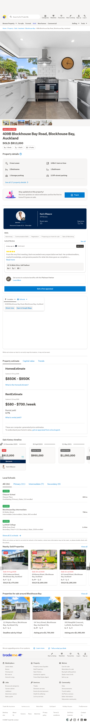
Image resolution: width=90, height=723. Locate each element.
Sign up (78, 18)
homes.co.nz (26, 706)
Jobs (7, 682)
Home (5, 28)
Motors (64, 663)
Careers (23, 714)
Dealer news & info (67, 674)
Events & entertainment (40, 691)
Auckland (21, 28)
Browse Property (9, 23)
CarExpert (53, 706)
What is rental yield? (13, 417)
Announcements (67, 689)
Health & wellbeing (39, 694)
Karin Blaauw (10, 467)
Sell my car (65, 677)
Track (76, 195)
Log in (84, 18)
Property (11, 28)
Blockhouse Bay (30, 28)
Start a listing (52, 656)
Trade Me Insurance (9, 706)
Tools (83, 23)
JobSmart (8, 691)
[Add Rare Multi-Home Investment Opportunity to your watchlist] (57, 600)
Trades (35, 686)
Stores (7, 669)
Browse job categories (12, 686)
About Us (14, 714)
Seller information (67, 696)
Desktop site (5, 714)
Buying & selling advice (69, 672)
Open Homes (37, 672)
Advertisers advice (11, 694)
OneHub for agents (39, 674)
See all (83, 241)
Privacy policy (45, 714)
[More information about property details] (20, 154)
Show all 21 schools (11, 535)
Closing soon (9, 672)
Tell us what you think (58, 648)
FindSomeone (83, 706)
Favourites (70, 656)
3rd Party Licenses (67, 694)
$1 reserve (8, 674)
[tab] (10, 299)
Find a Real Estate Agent (41, 677)
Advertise (37, 714)
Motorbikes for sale (68, 669)
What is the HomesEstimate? (17, 385)
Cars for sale (66, 666)
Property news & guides (40, 666)
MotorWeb (39, 706)
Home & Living (9, 677)
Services (36, 682)
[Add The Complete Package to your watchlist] (27, 600)
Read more (10, 259)
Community (66, 682)
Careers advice (9, 689)
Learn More (17, 280)
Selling (74, 23)
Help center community (69, 699)
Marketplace (9, 663)
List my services (38, 696)
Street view (10, 308)
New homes (42, 23)
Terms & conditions (56, 714)
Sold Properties (38, 669)
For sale (21, 23)
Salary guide (9, 696)
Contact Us (83, 714)
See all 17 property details (15, 182)
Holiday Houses (67, 706)
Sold (34, 23)
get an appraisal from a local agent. (46, 430)
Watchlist (62, 656)
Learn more (40, 648)
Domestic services (39, 689)
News (30, 714)
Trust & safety (66, 691)
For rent (28, 23)
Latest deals (9, 666)
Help (63, 686)
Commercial (52, 23)
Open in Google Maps (24, 308)
